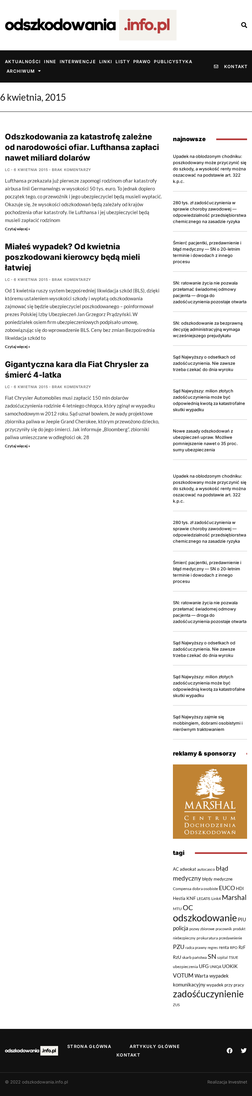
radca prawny (196, 947)
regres (213, 947)
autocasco (206, 869)
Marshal (234, 897)
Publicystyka (173, 61)
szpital (222, 957)
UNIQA (215, 966)
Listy (123, 61)
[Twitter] (244, 1051)
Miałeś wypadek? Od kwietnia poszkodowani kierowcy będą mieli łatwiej (72, 257)
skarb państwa (194, 957)
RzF (242, 947)
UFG (204, 966)
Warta (201, 976)
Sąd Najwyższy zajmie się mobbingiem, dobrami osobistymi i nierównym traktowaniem (207, 723)
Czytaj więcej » (17, 228)
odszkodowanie (205, 917)
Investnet (237, 1081)
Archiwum (21, 71)
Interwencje (78, 61)
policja (180, 928)
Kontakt (128, 1055)
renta (224, 947)
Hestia (179, 898)
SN (212, 956)
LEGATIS (203, 898)
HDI (240, 888)
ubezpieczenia (185, 966)
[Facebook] (230, 1051)
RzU (177, 957)
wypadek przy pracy (225, 984)
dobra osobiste (205, 888)
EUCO (227, 887)
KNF (191, 898)
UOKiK (230, 966)
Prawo (142, 61)
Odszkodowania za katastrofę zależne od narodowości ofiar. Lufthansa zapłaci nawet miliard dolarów (82, 147)
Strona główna (89, 1046)
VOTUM (183, 975)
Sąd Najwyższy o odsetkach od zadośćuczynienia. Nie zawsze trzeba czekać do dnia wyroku (204, 363)
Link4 (216, 898)
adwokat (188, 869)
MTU (177, 908)
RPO (234, 947)
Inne (50, 61)
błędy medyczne (217, 879)
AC (176, 869)
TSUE (233, 957)
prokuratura (207, 937)
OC (188, 907)
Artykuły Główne (155, 1046)
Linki (106, 61)
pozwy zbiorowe (202, 929)
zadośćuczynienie (208, 993)
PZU (178, 946)
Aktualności (23, 61)
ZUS (176, 1005)
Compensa (182, 888)
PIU (242, 919)
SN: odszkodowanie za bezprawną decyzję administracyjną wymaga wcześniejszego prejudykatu (207, 329)
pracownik (224, 929)
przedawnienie (230, 938)
